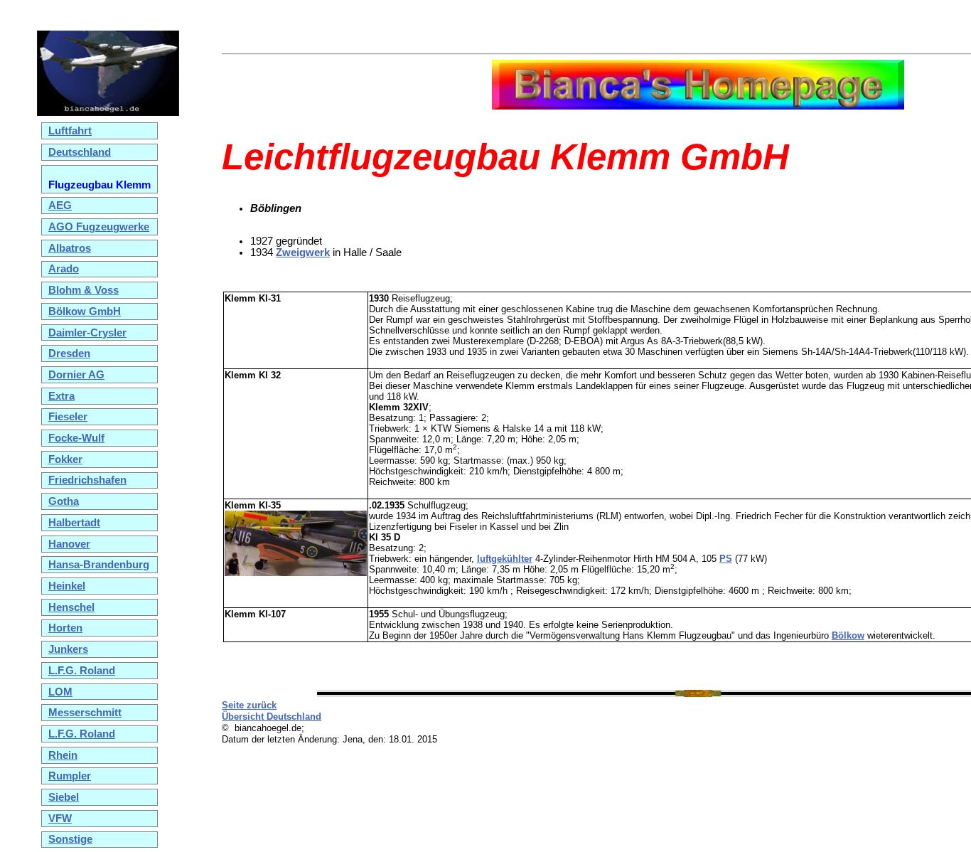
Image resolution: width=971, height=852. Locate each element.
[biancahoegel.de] (108, 112)
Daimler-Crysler (87, 333)
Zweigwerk (303, 252)
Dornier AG (76, 374)
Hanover (69, 544)
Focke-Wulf (76, 438)
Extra (61, 396)
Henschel (71, 607)
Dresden (69, 353)
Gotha (63, 501)
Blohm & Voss (83, 290)
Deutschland (79, 152)
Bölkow (848, 635)
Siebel (63, 797)
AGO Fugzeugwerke (98, 227)
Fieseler (67, 416)
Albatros (69, 248)
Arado (63, 269)
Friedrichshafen (87, 480)
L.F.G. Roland (81, 670)
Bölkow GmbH (84, 311)
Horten (65, 628)
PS (725, 558)
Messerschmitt (85, 712)
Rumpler (69, 776)
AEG (60, 205)
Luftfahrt (70, 131)
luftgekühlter (504, 558)
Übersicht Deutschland (271, 716)
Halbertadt (74, 522)
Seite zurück (249, 705)
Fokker (65, 459)
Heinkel (66, 586)
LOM (60, 692)
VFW (60, 818)
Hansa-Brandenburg (98, 564)
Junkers (68, 649)
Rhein (62, 755)
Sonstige (70, 839)
